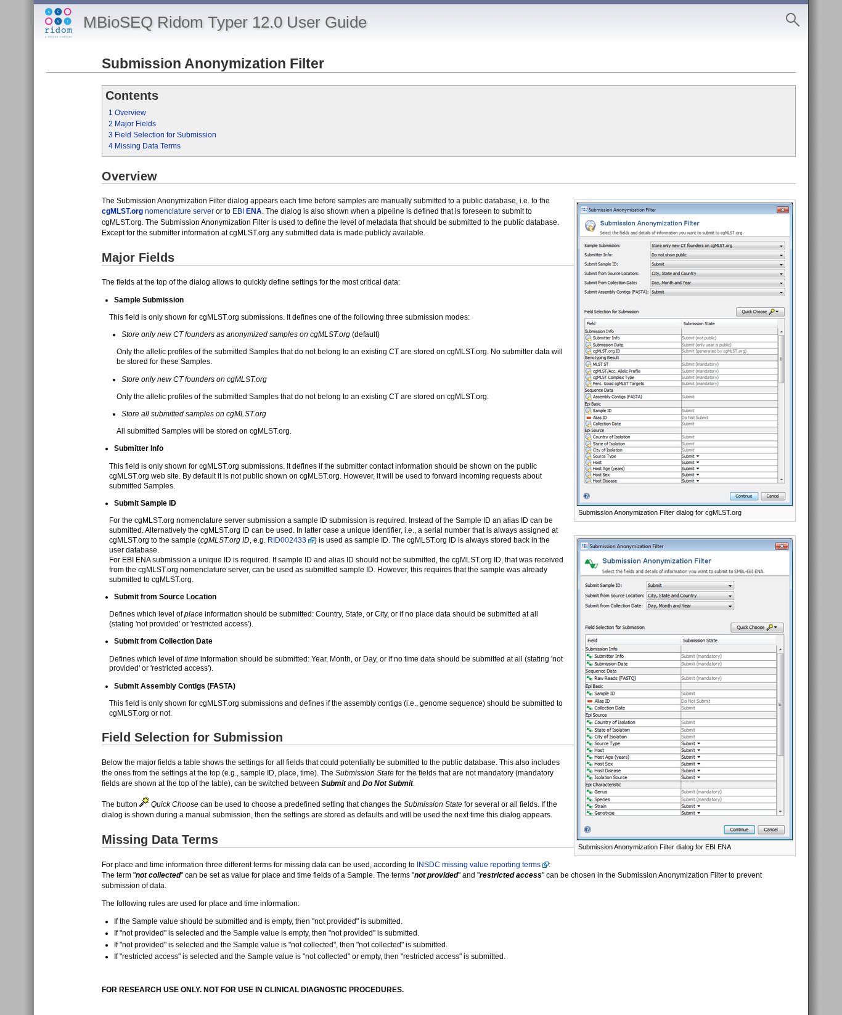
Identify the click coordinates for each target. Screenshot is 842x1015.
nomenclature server (158, 211)
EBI (247, 211)
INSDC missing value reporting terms (479, 864)
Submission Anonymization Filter (213, 63)
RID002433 (287, 540)
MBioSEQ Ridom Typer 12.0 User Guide (225, 22)
